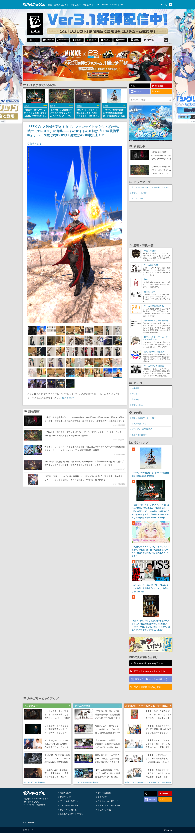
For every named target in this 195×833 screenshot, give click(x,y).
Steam (105, 4)
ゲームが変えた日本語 (69, 805)
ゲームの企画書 (104, 792)
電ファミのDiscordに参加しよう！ (152, 679)
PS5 (121, 4)
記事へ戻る (35, 143)
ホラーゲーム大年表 (68, 809)
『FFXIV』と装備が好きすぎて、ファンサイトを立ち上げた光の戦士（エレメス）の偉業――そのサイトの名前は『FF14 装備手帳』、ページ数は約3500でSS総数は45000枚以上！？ (74, 130)
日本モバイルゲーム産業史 (109, 805)
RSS (157, 91)
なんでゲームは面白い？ (108, 801)
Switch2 (113, 4)
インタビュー (75, 4)
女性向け (135, 399)
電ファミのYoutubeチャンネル (149, 671)
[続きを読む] (68, 397)
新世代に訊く (103, 797)
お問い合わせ (28, 830)
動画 (50, 4)
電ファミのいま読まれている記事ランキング (150, 187)
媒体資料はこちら (139, 423)
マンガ (97, 4)
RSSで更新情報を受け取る (147, 687)
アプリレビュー (138, 404)
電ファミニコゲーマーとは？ (144, 417)
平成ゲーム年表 (104, 809)
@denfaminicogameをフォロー (149, 663)
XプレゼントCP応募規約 (142, 429)
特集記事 (87, 4)
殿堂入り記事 (60, 4)
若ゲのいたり (65, 797)
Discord (138, 91)
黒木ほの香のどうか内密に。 (72, 814)
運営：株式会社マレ (140, 434)
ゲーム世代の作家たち (69, 801)
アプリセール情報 (139, 193)
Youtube (159, 85)
